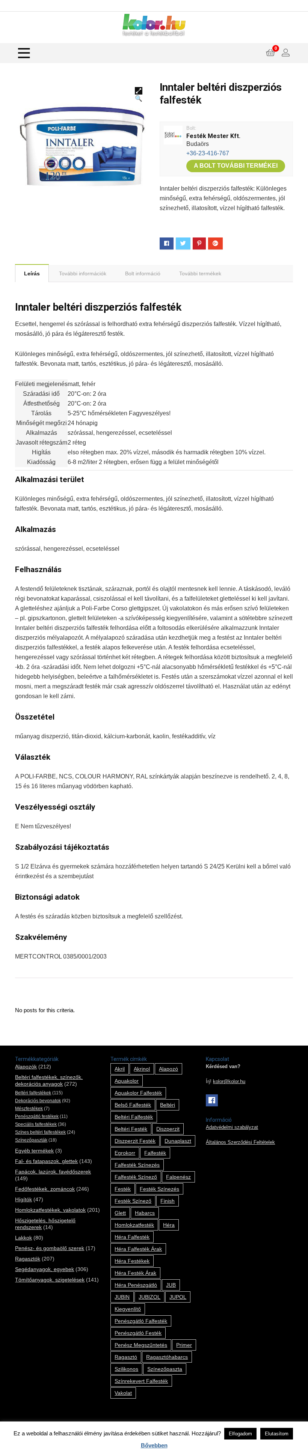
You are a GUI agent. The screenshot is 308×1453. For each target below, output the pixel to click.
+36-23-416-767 (207, 153)
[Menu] (24, 53)
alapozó (168, 1069)
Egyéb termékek (34, 1151)
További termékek (200, 273)
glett (120, 1213)
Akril (120, 1069)
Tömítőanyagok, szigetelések (50, 1280)
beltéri (167, 1105)
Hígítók (23, 1199)
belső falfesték (133, 1105)
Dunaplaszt (178, 1141)
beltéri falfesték (134, 1117)
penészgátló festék (138, 1333)
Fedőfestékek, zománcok (45, 1189)
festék (123, 1189)
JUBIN (122, 1297)
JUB (171, 1285)
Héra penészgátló (136, 1285)
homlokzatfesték (134, 1225)
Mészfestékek (29, 1108)
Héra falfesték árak (138, 1249)
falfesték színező (136, 1177)
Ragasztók (27, 1259)
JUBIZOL (149, 1297)
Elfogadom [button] (240, 1433)
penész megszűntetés (141, 1345)
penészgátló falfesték (141, 1321)
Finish (167, 1201)
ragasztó (126, 1357)
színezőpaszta (164, 1369)
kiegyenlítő (128, 1309)
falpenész (178, 1177)
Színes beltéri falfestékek (40, 1132)
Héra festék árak (135, 1273)
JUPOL (177, 1297)
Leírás (32, 273)
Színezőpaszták (31, 1140)
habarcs (145, 1213)
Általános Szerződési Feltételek (240, 1142)
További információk (82, 273)
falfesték (155, 1153)
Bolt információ (142, 273)
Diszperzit (168, 1129)
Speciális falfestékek (36, 1124)
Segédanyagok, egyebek (44, 1269)
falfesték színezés (137, 1165)
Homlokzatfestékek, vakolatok (50, 1210)
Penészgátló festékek (37, 1116)
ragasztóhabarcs (167, 1357)
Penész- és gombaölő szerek (49, 1248)
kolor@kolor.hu (229, 1081)
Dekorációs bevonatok (38, 1100)
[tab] (32, 273)
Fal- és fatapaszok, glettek (46, 1161)
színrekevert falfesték (141, 1381)
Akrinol (142, 1069)
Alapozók (26, 1067)
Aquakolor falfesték (138, 1093)
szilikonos (126, 1369)
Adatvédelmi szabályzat (232, 1127)
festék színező (133, 1201)
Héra (169, 1225)
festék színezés (159, 1189)
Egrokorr (125, 1153)
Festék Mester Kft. (213, 136)
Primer (184, 1345)
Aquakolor (127, 1081)
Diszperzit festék (135, 1141)
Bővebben (154, 1445)
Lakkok (23, 1238)
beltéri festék (131, 1129)
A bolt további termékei (236, 165)
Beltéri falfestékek (33, 1092)
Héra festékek (132, 1261)
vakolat (123, 1393)
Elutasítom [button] (276, 1433)
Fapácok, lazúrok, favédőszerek (53, 1172)
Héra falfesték (132, 1237)
